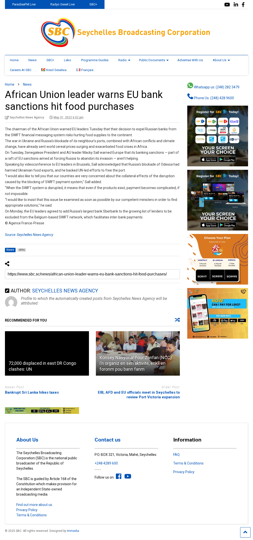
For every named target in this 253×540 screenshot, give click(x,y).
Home (14, 60)
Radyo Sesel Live (62, 4)
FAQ (176, 455)
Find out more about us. (34, 505)
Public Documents (152, 60)
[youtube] (227, 4)
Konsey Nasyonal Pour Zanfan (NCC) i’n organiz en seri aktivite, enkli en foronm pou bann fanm (136, 363)
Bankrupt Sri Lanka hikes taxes (32, 392)
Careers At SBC (20, 70)
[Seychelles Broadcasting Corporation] (126, 46)
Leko (67, 60)
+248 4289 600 (106, 463)
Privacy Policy (27, 510)
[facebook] (243, 4)
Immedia (73, 531)
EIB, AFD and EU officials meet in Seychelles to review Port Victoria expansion (139, 395)
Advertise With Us (190, 60)
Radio (122, 60)
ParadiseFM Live (24, 4)
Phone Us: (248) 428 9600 (213, 98)
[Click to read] (47, 353)
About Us (219, 60)
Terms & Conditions (31, 515)
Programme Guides (94, 60)
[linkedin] (236, 4)
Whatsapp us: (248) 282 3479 (216, 87)
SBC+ (93, 4)
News (32, 60)
